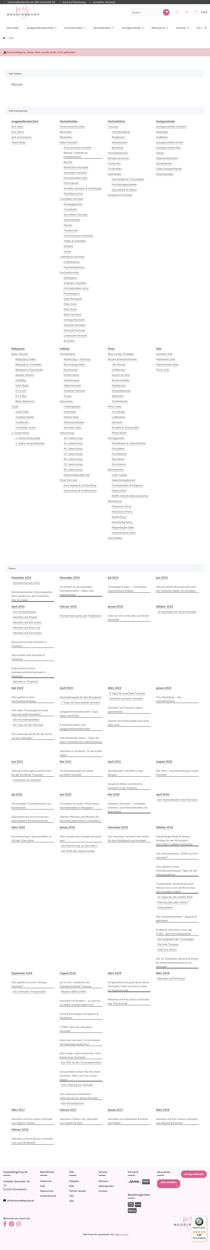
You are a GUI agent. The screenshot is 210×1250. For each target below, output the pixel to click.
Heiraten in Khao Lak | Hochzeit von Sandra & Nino (79, 1121)
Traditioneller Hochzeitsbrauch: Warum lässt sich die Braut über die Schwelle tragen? (175, 887)
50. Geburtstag (73, 453)
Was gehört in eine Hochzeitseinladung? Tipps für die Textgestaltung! (176, 870)
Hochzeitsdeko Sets (76, 177)
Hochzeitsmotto (69, 272)
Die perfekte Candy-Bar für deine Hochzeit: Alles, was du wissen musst (80, 1075)
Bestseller (66, 131)
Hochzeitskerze (121, 131)
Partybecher (119, 453)
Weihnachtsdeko (74, 422)
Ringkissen (118, 137)
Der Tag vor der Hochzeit (28, 724)
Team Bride (18, 142)
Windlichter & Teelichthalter (129, 443)
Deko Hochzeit (68, 142)
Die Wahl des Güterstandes (78, 850)
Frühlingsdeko (72, 406)
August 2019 (68, 973)
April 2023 (66, 688)
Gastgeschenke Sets (168, 147)
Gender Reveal (24, 374)
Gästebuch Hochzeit (120, 194)
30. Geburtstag (73, 443)
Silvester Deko (72, 427)
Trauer (68, 396)
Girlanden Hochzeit (75, 172)
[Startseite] (4, 38)
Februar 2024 (68, 606)
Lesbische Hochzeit (75, 335)
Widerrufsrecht (48, 1195)
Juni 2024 (162, 577)
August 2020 (164, 761)
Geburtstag (67, 432)
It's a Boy (21, 396)
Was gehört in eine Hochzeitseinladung (23, 699)
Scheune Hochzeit (74, 325)
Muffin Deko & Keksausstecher (130, 495)
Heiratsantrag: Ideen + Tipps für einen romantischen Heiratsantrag (81, 739)
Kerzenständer (121, 380)
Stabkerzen (119, 385)
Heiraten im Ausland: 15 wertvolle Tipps (81, 753)
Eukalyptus (70, 277)
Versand (102, 1191)
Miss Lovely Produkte (121, 353)
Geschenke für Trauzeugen (128, 179)
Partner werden (77, 1191)
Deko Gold (70, 304)
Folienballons (72, 261)
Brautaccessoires (118, 158)
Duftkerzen (118, 369)
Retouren (103, 1181)
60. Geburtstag (73, 459)
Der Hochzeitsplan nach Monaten (177, 799)
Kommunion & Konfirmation (80, 490)
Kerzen (68, 225)
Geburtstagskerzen (123, 480)
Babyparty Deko (25, 359)
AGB (42, 1186)
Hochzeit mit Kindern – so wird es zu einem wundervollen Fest (80, 1002)
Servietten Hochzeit (76, 214)
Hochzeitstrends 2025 (26, 582)
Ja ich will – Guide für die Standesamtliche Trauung (75, 984)
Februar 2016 (19, 1129)
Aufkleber (162, 137)
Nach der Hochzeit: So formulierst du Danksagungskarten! (80, 1042)
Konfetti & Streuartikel (125, 427)
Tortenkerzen (120, 401)
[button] (177, 12)
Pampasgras (71, 293)
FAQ (71, 1195)
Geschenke (114, 173)
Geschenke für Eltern (124, 189)
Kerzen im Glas (121, 374)
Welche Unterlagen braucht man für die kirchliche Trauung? (31, 772)
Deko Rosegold (73, 298)
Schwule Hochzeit (74, 330)
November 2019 (118, 827)
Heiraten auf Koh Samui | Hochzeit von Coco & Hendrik (32, 1140)
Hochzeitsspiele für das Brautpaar (81, 697)
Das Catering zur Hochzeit (77, 1084)
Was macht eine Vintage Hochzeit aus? (80, 838)
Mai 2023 (17, 688)
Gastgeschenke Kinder (169, 142)
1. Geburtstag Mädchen (30, 443)
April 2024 (18, 606)
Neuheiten (66, 137)
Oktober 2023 (164, 606)
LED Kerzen (119, 364)
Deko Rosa (70, 309)
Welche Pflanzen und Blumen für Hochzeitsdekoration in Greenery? (80, 818)
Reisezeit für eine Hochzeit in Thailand (28, 644)
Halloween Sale (165, 359)
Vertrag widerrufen (194, 1174)
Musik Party (119, 516)
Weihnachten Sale (167, 364)
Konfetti (68, 246)
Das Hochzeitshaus (24, 611)
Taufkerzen (22, 422)
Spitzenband (164, 163)
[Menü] (205, 1218)
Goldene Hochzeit (74, 390)
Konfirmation (71, 374)
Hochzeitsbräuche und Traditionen (81, 615)
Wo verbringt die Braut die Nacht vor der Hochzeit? (31, 735)
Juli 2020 (16, 794)
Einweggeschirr (73, 204)
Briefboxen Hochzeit (76, 167)
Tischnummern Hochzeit (78, 235)
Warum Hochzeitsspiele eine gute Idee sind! (128, 722)
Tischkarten (71, 230)
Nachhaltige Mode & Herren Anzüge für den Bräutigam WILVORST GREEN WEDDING (174, 840)
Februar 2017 (68, 1109)
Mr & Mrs (69, 340)
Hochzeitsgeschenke (124, 184)
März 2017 (18, 1109)
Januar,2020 (67, 827)
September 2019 (21, 973)
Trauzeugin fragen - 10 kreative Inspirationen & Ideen (127, 588)
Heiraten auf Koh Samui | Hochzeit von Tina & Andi (128, 1001)
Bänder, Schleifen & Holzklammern (75, 154)
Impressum (46, 1181)
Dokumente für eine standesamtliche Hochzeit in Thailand (28, 672)
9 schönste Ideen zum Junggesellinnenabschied (75, 726)
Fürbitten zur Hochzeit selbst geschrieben (125, 709)
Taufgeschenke (24, 417)
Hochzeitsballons (74, 267)
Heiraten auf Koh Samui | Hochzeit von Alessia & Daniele (177, 1121)
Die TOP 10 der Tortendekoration (81, 1062)
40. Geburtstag (73, 448)
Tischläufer (70, 209)
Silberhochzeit (72, 385)
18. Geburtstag (73, 438)
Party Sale (162, 369)
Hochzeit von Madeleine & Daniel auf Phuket (128, 1121)
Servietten (118, 459)
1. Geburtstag (20, 432)
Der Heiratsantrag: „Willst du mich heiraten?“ (177, 855)
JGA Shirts (17, 131)
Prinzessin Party (122, 506)
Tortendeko (115, 168)
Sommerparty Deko (124, 532)
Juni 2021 (17, 761)
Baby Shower (19, 353)
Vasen (67, 251)
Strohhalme (119, 464)
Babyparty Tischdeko (28, 364)
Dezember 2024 (21, 577)
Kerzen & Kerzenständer (122, 359)
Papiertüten (119, 490)
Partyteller (118, 448)
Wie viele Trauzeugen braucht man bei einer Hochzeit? (29, 712)
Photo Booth (71, 183)
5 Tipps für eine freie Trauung (127, 693)
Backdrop (118, 147)
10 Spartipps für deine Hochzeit (176, 611)
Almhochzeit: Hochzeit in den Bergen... (125, 772)
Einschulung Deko (74, 364)
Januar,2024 (115, 606)
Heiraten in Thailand (25, 681)
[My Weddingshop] (23, 12)
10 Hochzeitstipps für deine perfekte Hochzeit (76, 772)
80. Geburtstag (73, 469)
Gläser (160, 152)
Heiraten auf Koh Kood (171, 978)
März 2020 (18, 827)
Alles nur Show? (167, 949)
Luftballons (118, 417)
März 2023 (114, 688)
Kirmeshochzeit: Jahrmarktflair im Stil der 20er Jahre (31, 838)
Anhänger (162, 131)
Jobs (71, 1200)
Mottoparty (115, 501)
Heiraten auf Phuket (25, 617)
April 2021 (114, 761)
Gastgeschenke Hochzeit (171, 126)
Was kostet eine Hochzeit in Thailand (28, 657)
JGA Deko (17, 126)
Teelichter (118, 396)
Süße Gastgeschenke (169, 168)
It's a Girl (20, 390)
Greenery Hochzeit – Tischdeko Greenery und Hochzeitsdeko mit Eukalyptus (127, 807)
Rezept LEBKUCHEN (73, 991)
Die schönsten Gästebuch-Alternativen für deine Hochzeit (79, 1096)
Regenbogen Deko (123, 527)
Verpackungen (165, 173)
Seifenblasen (119, 142)
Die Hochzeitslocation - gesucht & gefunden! (176, 918)
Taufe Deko (22, 411)
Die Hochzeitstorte (72, 1103)
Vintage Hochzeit (74, 319)
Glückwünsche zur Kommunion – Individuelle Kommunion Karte (30, 818)
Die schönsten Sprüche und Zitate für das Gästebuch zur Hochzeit (128, 838)
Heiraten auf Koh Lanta (27, 622)
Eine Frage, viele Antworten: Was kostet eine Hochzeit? (80, 1055)
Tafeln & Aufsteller (75, 240)
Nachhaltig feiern (122, 522)
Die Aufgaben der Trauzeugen (175, 939)
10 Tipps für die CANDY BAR (175, 896)
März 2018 (162, 973)
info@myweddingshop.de (20, 1200)
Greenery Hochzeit (75, 282)
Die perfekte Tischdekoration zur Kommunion (31, 805)
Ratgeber (74, 1181)
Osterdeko (70, 411)
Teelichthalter (72, 219)
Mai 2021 (66, 761)
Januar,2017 (115, 1109)
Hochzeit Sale (164, 353)
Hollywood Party (122, 511)
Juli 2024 (113, 577)
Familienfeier (67, 353)
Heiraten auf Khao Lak (26, 627)
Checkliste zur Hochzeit (27, 780)
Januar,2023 (163, 688)
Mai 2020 (114, 794)
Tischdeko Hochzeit (71, 198)
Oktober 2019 (164, 827)
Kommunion (71, 369)
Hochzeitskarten (118, 152)
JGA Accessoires (21, 137)
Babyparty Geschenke (29, 369)
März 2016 (162, 1109)
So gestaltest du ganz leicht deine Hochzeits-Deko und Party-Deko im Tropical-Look (128, 986)
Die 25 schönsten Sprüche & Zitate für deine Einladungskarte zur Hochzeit (177, 962)
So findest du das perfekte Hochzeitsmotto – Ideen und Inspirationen (77, 590)
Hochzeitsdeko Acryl (76, 288)
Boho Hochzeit (72, 314)
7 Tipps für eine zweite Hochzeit (80, 702)
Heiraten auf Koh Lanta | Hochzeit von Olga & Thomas (31, 1121)
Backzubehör (116, 469)
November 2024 (70, 577)
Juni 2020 (65, 794)
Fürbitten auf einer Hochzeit (126, 698)
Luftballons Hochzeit (72, 256)
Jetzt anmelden (169, 1182)
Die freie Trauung (167, 944)
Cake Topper (119, 474)
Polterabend (164, 907)
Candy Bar (114, 163)
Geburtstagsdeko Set (77, 474)
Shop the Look (68, 480)
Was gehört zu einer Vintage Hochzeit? (29, 984)
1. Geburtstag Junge (27, 438)
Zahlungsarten (106, 1186)
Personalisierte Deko (72, 126)
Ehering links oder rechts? (172, 902)
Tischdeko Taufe (25, 427)
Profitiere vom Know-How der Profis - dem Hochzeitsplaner (174, 931)
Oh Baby (20, 380)
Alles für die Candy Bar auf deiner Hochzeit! (128, 617)
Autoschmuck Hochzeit (77, 147)
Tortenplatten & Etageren (127, 485)
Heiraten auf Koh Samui (27, 632)
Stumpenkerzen (121, 390)
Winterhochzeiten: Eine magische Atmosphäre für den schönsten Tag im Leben (31, 596)
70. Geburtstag (73, 464)
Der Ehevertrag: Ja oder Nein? (79, 845)
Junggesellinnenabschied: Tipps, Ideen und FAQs (79, 713)
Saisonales (66, 401)
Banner (68, 162)
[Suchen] (166, 12)
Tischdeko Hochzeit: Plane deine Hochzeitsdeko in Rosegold (79, 805)
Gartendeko (115, 537)
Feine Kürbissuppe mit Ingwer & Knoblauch (79, 1015)
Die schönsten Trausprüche (29, 991)
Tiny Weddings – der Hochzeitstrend (168, 699)
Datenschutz (46, 1191)
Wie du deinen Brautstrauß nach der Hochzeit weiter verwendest (176, 588)
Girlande (117, 422)
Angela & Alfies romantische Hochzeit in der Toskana (125, 785)
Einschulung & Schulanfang (80, 485)
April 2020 (162, 794)
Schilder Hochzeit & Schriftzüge (83, 188)
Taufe (14, 406)
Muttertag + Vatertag (77, 359)
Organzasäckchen (167, 158)
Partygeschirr (116, 438)
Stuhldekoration (73, 193)
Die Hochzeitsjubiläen (26, 719)
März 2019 (114, 973)
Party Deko (115, 406)
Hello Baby (22, 385)
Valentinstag (71, 380)
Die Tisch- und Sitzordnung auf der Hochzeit (177, 772)
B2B (71, 1186)
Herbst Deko (71, 417)
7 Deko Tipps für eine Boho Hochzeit (76, 1029)
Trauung (113, 126)
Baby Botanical (24, 401)
